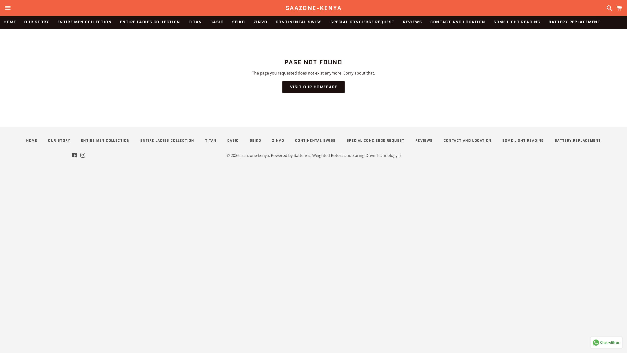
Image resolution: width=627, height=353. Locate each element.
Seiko (238, 22)
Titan (195, 22)
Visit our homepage (313, 87)
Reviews (412, 22)
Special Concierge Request (362, 22)
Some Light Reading (517, 22)
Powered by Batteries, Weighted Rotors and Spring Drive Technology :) (336, 155)
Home (10, 22)
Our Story (36, 22)
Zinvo (260, 22)
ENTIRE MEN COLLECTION (85, 22)
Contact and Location (457, 22)
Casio (217, 22)
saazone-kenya (313, 8)
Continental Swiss (299, 22)
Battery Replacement (574, 22)
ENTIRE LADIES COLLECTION (150, 22)
